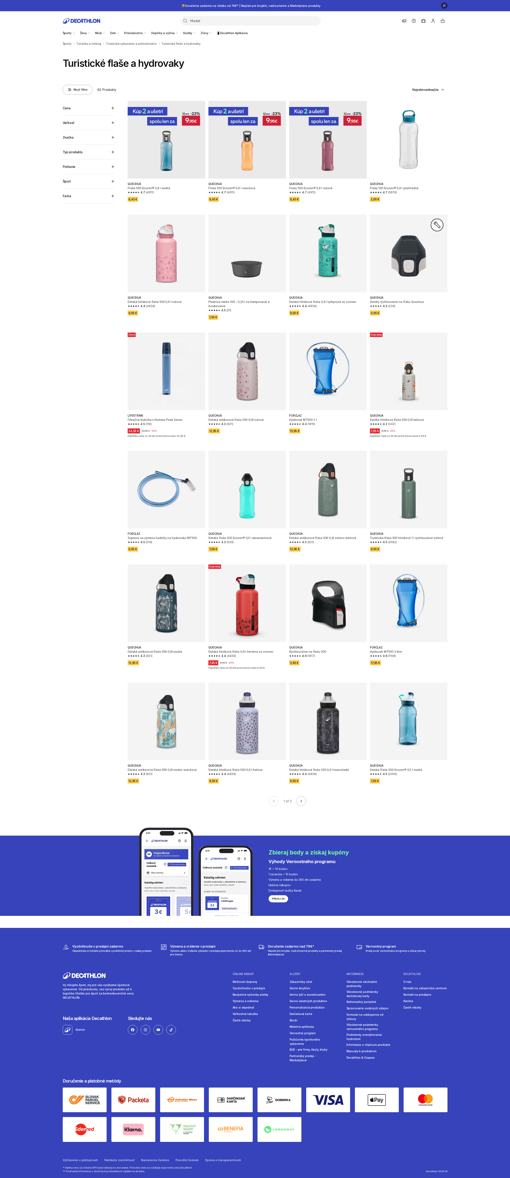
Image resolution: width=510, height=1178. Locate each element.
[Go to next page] (301, 801)
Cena (67, 108)
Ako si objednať (243, 1007)
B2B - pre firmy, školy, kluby (308, 1049)
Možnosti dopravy (245, 981)
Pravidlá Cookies (187, 1160)
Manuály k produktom (361, 1051)
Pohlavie (69, 167)
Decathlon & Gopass (360, 1057)
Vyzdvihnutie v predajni (249, 988)
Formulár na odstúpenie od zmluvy (365, 1017)
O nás (407, 981)
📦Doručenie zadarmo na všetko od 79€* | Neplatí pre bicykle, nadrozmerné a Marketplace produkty (251, 5)
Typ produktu (73, 152)
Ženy (84, 33)
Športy (67, 33)
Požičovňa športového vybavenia (305, 1041)
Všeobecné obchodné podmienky (361, 984)
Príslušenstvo (133, 33)
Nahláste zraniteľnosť (119, 1160)
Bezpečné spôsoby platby (251, 994)
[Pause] (444, 5)
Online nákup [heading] (243, 974)
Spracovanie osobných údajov (367, 1008)
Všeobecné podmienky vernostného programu (362, 1027)
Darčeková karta (301, 1014)
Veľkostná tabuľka (245, 1014)
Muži (99, 33)
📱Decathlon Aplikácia (232, 33)
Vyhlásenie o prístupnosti (80, 1160)
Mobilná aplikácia (302, 1026)
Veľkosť (68, 123)
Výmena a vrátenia (246, 1001)
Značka (68, 137)
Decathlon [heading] (412, 974)
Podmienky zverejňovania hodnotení (364, 1037)
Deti (113, 33)
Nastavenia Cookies (155, 1160)
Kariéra (408, 1001)
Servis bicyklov (300, 988)
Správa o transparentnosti (223, 1160)
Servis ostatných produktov (308, 1001)
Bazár (293, 1020)
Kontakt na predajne (417, 994)
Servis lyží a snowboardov (308, 994)
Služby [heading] (295, 974)
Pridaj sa (278, 898)
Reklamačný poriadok (361, 1001)
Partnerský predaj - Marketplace (303, 1058)
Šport (67, 181)
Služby (188, 33)
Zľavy (205, 33)
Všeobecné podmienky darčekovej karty (362, 994)
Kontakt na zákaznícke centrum (425, 988)
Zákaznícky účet (301, 981)
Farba (67, 196)
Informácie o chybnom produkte (368, 1044)
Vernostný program (303, 1033)
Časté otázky (242, 1020)
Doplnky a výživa (163, 33)
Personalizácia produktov (307, 1007)
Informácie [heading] (355, 974)
